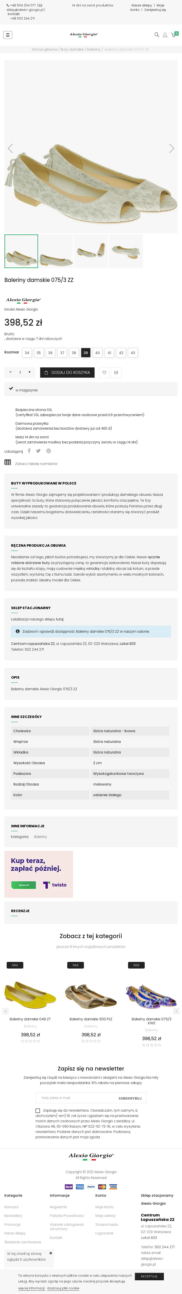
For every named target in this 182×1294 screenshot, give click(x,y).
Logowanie (104, 1233)
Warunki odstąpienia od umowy (67, 1226)
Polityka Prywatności (67, 1215)
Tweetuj (38, 451)
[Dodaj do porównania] (116, 372)
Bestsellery (13, 1215)
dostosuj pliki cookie (63, 1288)
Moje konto (104, 1207)
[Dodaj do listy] (104, 372)
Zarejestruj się (155, 10)
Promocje (12, 1224)
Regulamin (58, 1207)
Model (9, 309)
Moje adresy (105, 1215)
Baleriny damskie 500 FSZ (91, 1019)
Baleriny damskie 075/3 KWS (151, 1021)
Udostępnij (29, 451)
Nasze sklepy (142, 5)
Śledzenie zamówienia (22, 1242)
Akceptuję (149, 1276)
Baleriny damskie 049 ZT (30, 1019)
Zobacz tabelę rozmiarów (36, 463)
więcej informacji (32, 1288)
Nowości (11, 1207)
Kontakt (14, 14)
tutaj (59, 619)
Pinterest (48, 451)
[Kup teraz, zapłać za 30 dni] (38, 873)
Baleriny (40, 836)
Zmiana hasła (106, 1224)
